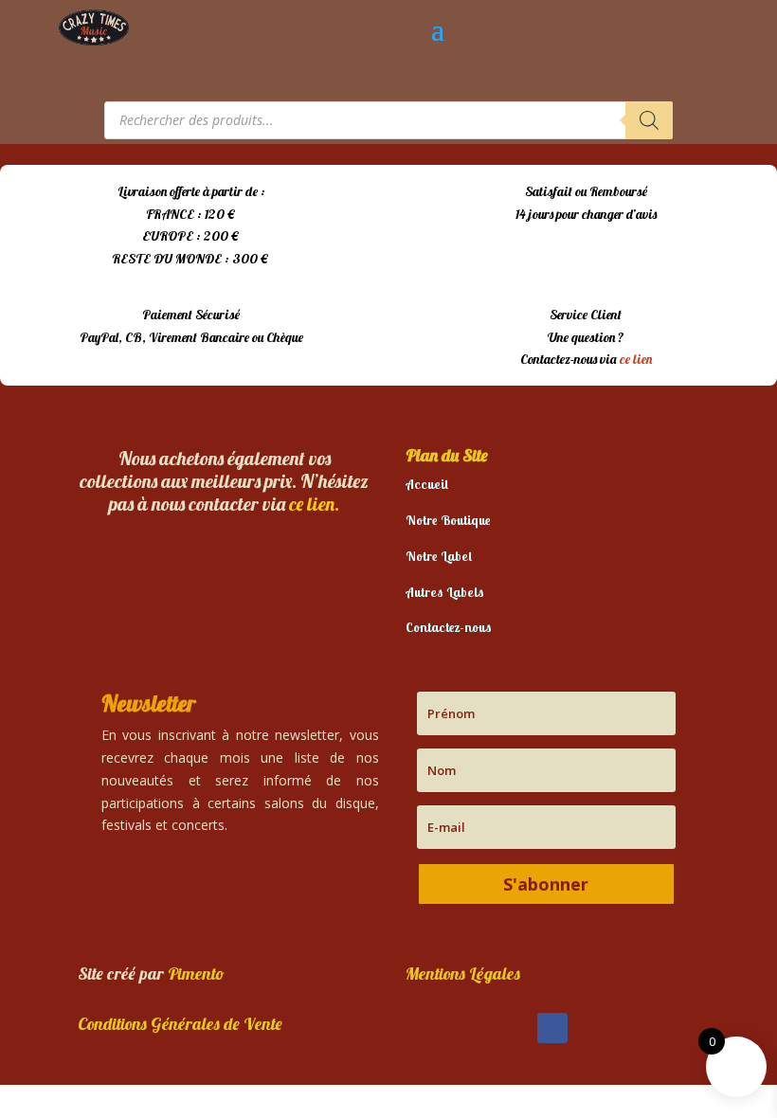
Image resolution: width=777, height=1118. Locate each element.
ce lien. (314, 503)
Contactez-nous (449, 627)
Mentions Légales (463, 973)
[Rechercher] (649, 120)
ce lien (636, 359)
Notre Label (439, 556)
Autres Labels (445, 592)
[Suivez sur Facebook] (552, 1028)
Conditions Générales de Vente (180, 1024)
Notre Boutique (448, 520)
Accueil (427, 484)
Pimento (196, 973)
